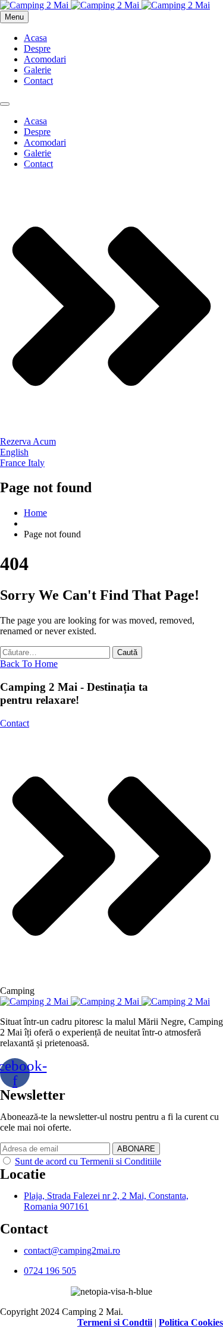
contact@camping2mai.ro (72, 1250)
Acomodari (45, 59)
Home (35, 513)
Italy (36, 463)
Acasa (35, 38)
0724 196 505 (50, 1271)
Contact (38, 80)
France (14, 463)
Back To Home (29, 664)
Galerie (37, 70)
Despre (37, 48)
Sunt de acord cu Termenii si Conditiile (88, 1161)
